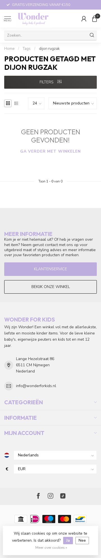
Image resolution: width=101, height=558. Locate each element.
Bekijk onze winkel (50, 286)
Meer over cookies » (51, 547)
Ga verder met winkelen (50, 151)
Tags (27, 48)
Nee (82, 540)
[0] (94, 18)
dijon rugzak (49, 48)
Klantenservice (50, 269)
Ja (68, 540)
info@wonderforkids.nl (36, 386)
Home (9, 48)
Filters (47, 82)
